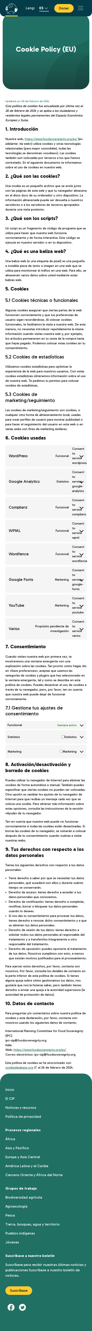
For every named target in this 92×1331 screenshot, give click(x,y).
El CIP (10, 1098)
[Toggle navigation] (81, 8)
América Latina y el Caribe (26, 1166)
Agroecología (16, 1206)
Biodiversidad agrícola (23, 1197)
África (10, 1139)
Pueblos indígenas (20, 1233)
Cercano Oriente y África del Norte (34, 1175)
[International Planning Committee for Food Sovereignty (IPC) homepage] (11, 8)
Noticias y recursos (20, 1107)
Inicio (9, 1089)
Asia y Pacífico (17, 1148)
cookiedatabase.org (19, 1068)
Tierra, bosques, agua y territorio (32, 1224)
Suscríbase (18, 1290)
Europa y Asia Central (22, 1157)
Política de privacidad (23, 1116)
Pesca (10, 1215)
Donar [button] (64, 8)
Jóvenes (12, 1242)
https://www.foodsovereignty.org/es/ (51, 139)
